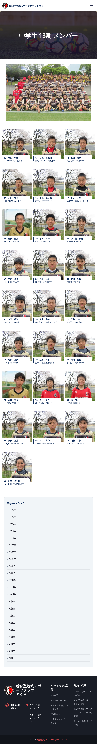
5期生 (12, 629)
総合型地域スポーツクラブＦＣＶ (52, 739)
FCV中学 (54, 695)
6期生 (12, 622)
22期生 (12, 509)
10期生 (12, 594)
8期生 (12, 608)
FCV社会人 (55, 714)
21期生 (12, 516)
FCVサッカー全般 (58, 700)
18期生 (12, 537)
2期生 (12, 650)
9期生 (12, 601)
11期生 (12, 587)
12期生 (12, 580)
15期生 (12, 558)
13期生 (12, 573)
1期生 (12, 658)
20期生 (12, 523)
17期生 (12, 544)
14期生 (12, 566)
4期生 (12, 636)
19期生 (12, 530)
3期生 (12, 643)
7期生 (12, 615)
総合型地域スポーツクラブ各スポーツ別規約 (83, 712)
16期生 (12, 551)
